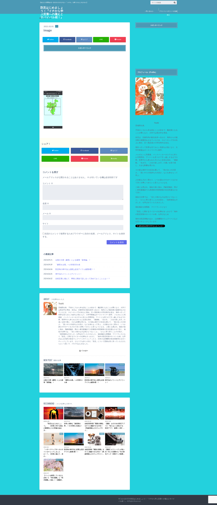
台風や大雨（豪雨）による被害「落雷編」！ (73, 260)
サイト (46, 223)
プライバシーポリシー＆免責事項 (168, 13)
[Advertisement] (85, 70)
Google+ (85, 351)
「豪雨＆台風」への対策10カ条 (67, 264)
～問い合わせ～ (149, 11)
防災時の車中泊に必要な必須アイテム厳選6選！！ (75, 269)
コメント (48, 183)
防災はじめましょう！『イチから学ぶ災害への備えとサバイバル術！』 (51, 12)
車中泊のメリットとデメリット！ (68, 274)
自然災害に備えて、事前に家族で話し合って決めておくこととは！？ (82, 278)
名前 (46, 203)
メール (47, 213)
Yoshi (61, 303)
